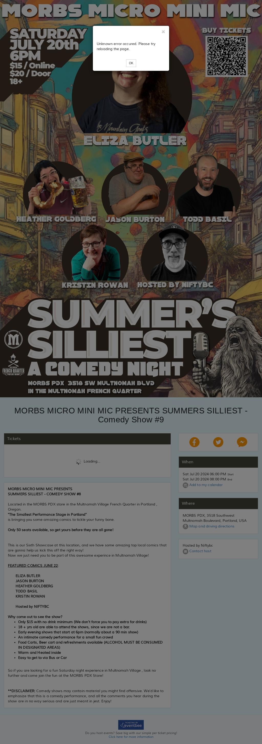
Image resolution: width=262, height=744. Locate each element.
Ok (131, 63)
